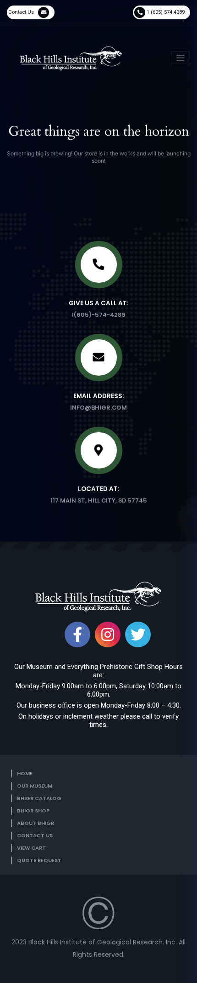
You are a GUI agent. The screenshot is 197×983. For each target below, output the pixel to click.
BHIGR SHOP (33, 810)
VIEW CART (31, 848)
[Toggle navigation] (181, 58)
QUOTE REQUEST (39, 860)
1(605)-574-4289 (98, 315)
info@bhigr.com (98, 407)
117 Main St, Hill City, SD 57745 (98, 500)
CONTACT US (35, 835)
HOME (25, 773)
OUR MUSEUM (34, 785)
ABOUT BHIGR (35, 823)
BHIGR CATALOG (39, 798)
